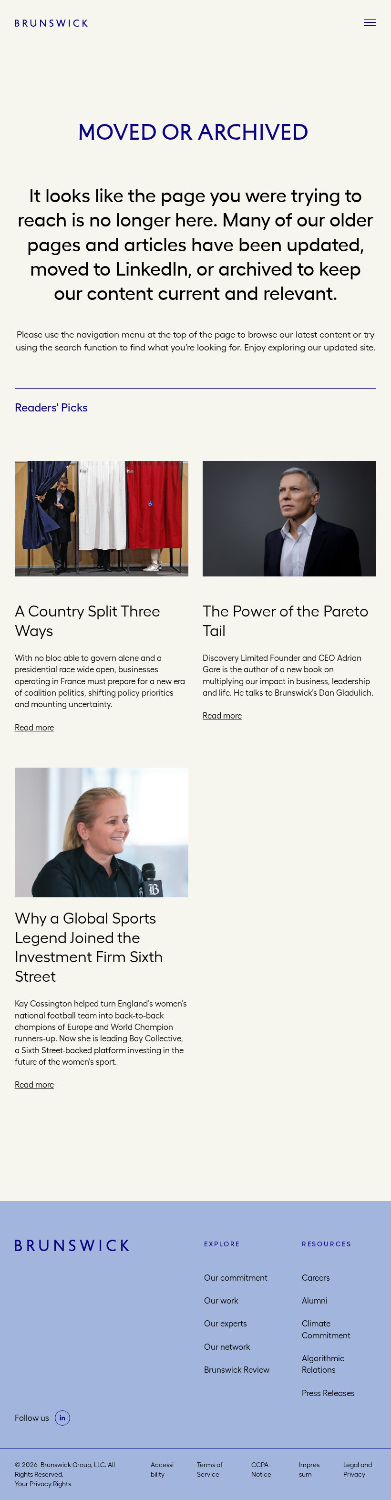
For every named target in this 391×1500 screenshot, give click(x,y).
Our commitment (236, 1278)
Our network (227, 1347)
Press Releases (328, 1393)
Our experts (225, 1323)
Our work (221, 1300)
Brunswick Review (236, 1370)
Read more (34, 727)
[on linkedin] (62, 1418)
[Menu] (370, 23)
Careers (316, 1278)
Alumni (315, 1300)
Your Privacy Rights (43, 1484)
